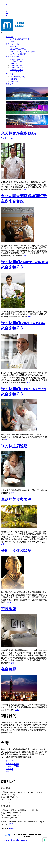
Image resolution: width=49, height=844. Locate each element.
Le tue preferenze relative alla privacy (27, 835)
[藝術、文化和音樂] (12, 588)
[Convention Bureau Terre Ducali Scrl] (14, 30)
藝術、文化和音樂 (18, 54)
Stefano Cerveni (16, 61)
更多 (26, 190)
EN (7, 5)
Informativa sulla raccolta (15, 840)
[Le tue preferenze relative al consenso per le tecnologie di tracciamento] (45, 840)
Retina (11, 828)
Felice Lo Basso (16, 67)
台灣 (12, 42)
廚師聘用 (14, 79)
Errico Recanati (16, 65)
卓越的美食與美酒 (18, 49)
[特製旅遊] (19, 646)
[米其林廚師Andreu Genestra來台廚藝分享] (13, 307)
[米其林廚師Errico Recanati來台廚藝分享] (19, 430)
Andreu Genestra (16, 70)
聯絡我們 (9, 84)
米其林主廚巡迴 (12, 57)
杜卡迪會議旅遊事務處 (19, 39)
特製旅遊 (14, 47)
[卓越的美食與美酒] (19, 528)
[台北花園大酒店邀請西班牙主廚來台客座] (17, 241)
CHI (7, 7)
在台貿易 (9, 74)
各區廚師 (14, 81)
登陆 (11, 824)
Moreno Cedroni (16, 59)
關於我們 (9, 37)
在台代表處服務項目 (19, 76)
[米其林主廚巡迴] (13, 486)
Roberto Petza (15, 63)
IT (6, 3)
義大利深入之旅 (12, 44)
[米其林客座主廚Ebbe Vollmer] (13, 178)
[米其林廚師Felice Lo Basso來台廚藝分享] (19, 368)
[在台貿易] (19, 701)
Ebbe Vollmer (15, 72)
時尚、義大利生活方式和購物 (22, 52)
